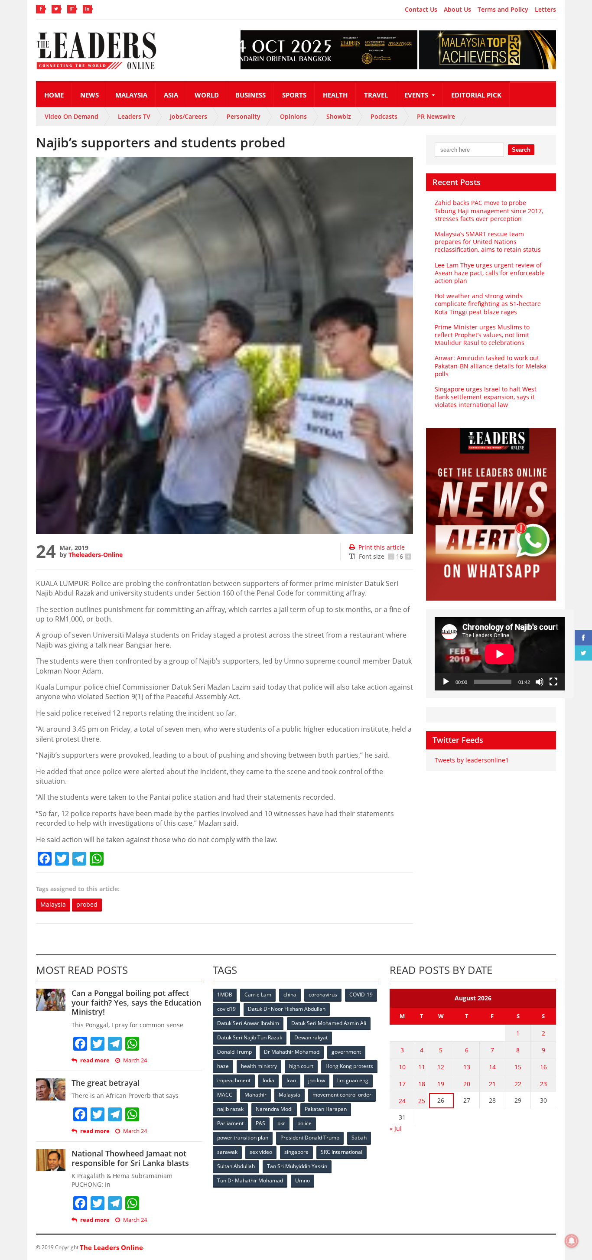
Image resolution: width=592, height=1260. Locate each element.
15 (517, 1067)
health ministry (259, 1066)
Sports (294, 95)
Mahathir (255, 1094)
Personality (243, 116)
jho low (316, 1080)
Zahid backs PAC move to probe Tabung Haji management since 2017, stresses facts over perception (489, 210)
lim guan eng (352, 1080)
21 (492, 1084)
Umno (302, 1180)
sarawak (227, 1152)
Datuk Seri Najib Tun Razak (249, 1037)
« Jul (396, 1128)
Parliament (230, 1123)
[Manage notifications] (572, 1241)
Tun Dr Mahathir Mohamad (250, 1180)
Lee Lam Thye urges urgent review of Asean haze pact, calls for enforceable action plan (490, 273)
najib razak (230, 1109)
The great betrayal (106, 1083)
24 (402, 1101)
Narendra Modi (274, 1109)
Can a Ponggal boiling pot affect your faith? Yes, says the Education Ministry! (136, 1002)
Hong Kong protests (349, 1066)
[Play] (446, 681)
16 (543, 1067)
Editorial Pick (476, 95)
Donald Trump (234, 1051)
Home (54, 95)
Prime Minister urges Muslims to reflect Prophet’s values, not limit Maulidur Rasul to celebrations (482, 335)
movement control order (341, 1094)
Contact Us (421, 10)
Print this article (381, 547)
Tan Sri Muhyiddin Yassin (297, 1166)
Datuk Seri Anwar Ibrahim (248, 1023)
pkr (281, 1123)
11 (421, 1067)
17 (402, 1084)
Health (335, 95)
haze (223, 1066)
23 (543, 1084)
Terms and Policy (503, 10)
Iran (291, 1080)
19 (440, 1084)
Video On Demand (71, 116)
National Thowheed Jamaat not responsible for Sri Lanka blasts (130, 1158)
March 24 (135, 1060)
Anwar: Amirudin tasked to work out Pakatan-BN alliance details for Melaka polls (490, 366)
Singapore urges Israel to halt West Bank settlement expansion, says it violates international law (486, 397)
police (304, 1123)
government (346, 1051)
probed (87, 904)
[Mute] (539, 681)
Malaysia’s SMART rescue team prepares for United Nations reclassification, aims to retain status (488, 242)
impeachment (233, 1080)
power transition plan (242, 1137)
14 (492, 1067)
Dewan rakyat (311, 1037)
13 (466, 1067)
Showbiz (338, 116)
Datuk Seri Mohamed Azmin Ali (328, 1023)
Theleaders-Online (95, 554)
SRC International (341, 1152)
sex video (261, 1152)
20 (466, 1084)
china (289, 994)
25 (421, 1101)
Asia (171, 95)
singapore (296, 1152)
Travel (376, 95)
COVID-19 (361, 994)
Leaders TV (134, 116)
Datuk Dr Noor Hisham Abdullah (286, 1009)
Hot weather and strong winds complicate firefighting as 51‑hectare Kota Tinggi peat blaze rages (488, 304)
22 (517, 1084)
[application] (500, 653)
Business (250, 95)
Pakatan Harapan (326, 1109)
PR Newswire (436, 116)
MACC (224, 1094)
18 (421, 1084)
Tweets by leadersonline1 (472, 760)
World (207, 95)
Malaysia (131, 95)
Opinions (293, 116)
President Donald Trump (309, 1137)
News (89, 95)
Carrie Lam (257, 994)
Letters (545, 10)
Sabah (359, 1137)
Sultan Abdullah (236, 1166)
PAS (260, 1123)
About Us (457, 10)
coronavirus (323, 994)
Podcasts (384, 116)
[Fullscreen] (553, 681)
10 (402, 1067)
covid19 (226, 1009)
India (268, 1080)
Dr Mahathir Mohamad (291, 1051)
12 (440, 1067)
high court (301, 1066)
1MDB (224, 994)
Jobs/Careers (188, 116)
